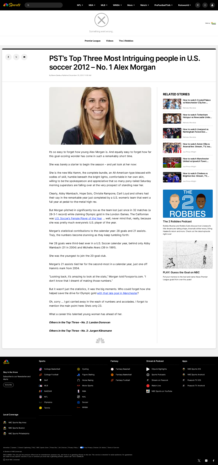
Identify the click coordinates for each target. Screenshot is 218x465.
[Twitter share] (16, 57)
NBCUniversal (17, 451)
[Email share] (24, 57)
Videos (109, 40)
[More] (197, 5)
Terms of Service (113, 447)
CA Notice (102, 447)
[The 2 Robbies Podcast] (188, 204)
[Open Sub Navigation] (83, 5)
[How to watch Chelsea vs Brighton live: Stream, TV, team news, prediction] (172, 177)
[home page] (12, 5)
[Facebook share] (8, 57)
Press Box (53, 447)
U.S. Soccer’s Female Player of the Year (78, 218)
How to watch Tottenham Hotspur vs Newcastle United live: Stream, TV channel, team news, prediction (198, 116)
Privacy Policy (73, 447)
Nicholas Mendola (189, 108)
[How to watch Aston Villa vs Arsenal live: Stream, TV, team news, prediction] (172, 148)
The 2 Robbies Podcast (177, 221)
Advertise (6, 447)
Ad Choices (63, 447)
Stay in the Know (10, 372)
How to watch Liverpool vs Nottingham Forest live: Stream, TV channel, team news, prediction (196, 130)
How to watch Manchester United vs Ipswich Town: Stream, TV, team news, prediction (196, 159)
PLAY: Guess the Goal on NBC (181, 272)
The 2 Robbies (126, 40)
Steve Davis (55, 75)
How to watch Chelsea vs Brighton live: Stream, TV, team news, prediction (195, 174)
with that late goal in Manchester (117, 293)
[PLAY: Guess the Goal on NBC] (188, 255)
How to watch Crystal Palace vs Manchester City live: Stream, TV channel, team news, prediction (197, 101)
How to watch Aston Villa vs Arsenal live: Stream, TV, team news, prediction (197, 145)
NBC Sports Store (43, 447)
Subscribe (8, 385)
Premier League (92, 40)
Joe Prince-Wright (189, 152)
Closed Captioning (24, 447)
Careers (13, 447)
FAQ (33, 447)
